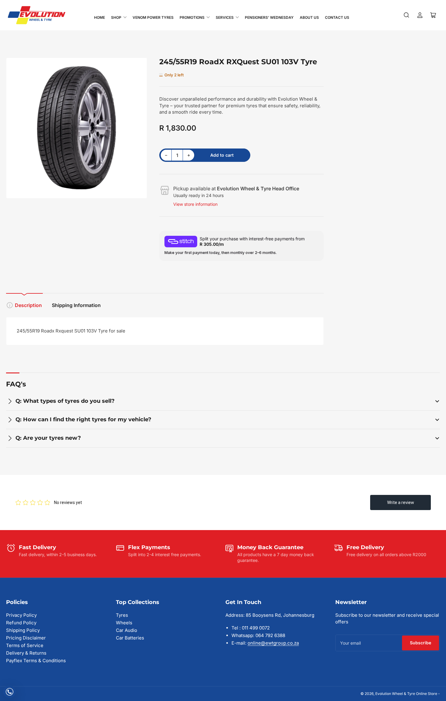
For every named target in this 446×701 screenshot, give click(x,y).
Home (99, 17)
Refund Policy (21, 623)
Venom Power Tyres (153, 17)
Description (28, 305)
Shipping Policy (23, 630)
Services (225, 17)
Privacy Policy (21, 615)
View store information (195, 204)
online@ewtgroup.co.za (273, 643)
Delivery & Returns (26, 653)
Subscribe (420, 642)
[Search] (406, 15)
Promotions (192, 17)
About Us (309, 17)
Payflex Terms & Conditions (36, 660)
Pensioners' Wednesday (269, 17)
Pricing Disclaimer (26, 638)
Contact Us (337, 17)
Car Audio (126, 630)
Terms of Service (24, 645)
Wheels (124, 623)
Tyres (122, 615)
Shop (116, 17)
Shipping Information (76, 305)
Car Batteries (130, 638)
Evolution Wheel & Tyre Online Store (406, 693)
